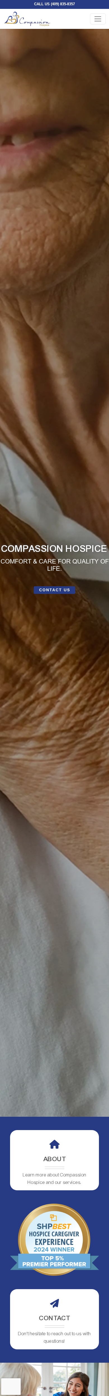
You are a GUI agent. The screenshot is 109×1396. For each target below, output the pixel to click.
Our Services (54, 590)
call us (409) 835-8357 (56, 4)
